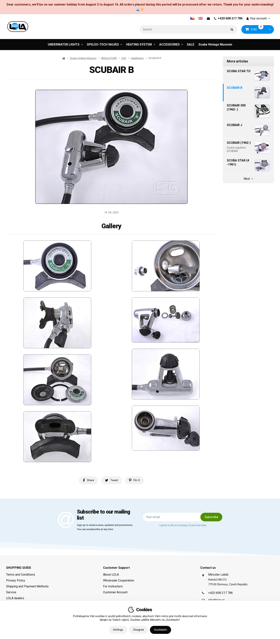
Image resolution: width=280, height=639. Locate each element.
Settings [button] (118, 629)
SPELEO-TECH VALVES (103, 44)
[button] (270, 29)
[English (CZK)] (201, 18)
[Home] (17, 26)
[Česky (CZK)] (192, 18)
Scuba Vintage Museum (215, 44)
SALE (190, 44)
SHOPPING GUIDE (18, 568)
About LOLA (111, 574)
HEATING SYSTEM (139, 44)
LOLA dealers (15, 598)
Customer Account (115, 592)
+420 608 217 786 (230, 18)
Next (247, 179)
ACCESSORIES (169, 44)
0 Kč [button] (258, 29)
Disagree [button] (138, 629)
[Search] (232, 29)
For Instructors (113, 586)
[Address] (203, 575)
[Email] (208, 18)
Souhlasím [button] (160, 629)
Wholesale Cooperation (118, 580)
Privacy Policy (15, 580)
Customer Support (116, 568)
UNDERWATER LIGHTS (63, 44)
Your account (258, 18)
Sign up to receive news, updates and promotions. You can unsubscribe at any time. (105, 527)
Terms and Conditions (20, 574)
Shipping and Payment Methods (27, 586)
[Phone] (203, 593)
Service (11, 592)
